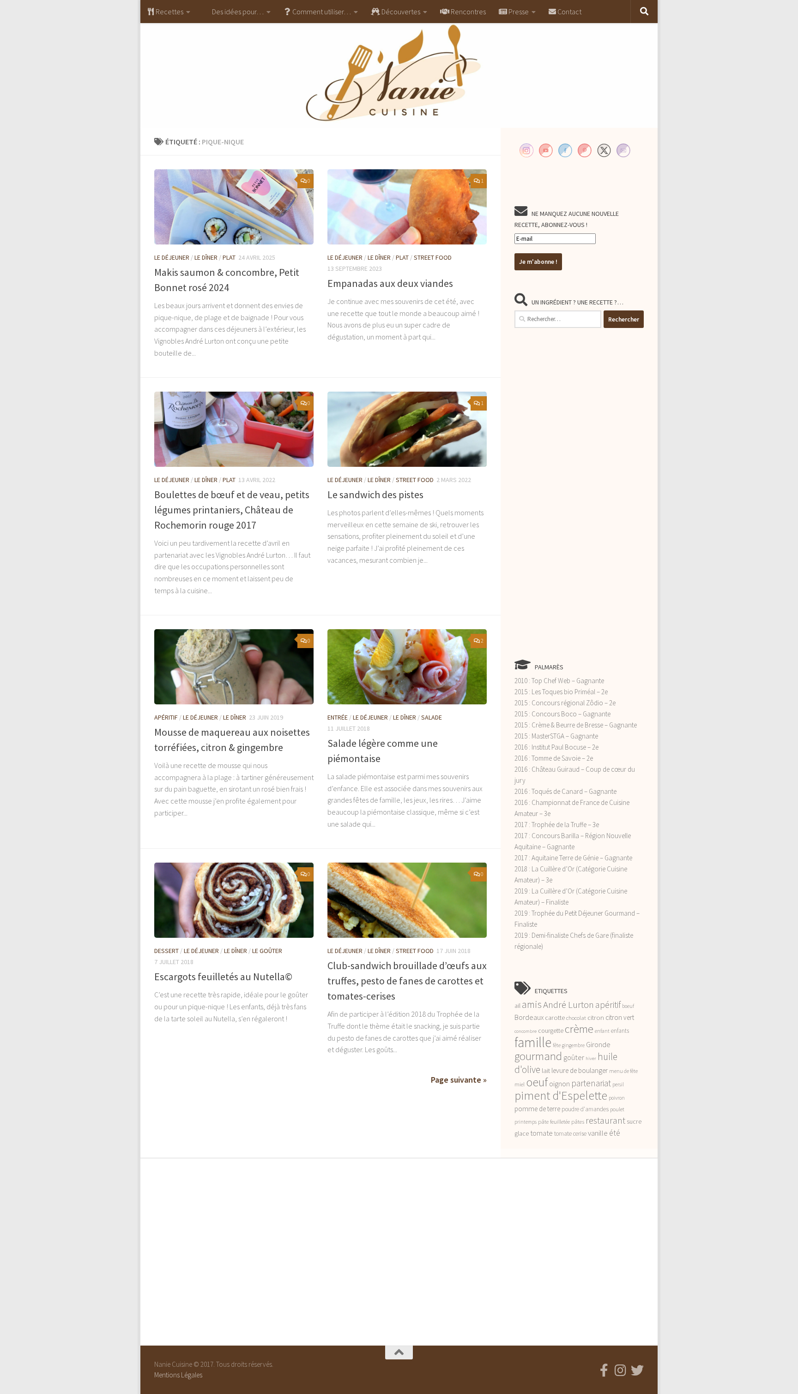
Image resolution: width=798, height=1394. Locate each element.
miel (519, 1084)
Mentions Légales (178, 1374)
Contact (568, 11)
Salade (431, 717)
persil (618, 1084)
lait (546, 1070)
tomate (541, 1133)
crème (579, 1029)
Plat (229, 257)
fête (557, 1045)
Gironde (598, 1044)
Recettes (168, 11)
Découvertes (400, 11)
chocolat (576, 1018)
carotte (555, 1017)
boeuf (628, 1006)
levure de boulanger (579, 1070)
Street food (433, 257)
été (614, 1133)
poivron (617, 1098)
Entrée (337, 717)
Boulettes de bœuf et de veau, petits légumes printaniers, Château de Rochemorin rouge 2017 (231, 509)
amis (532, 1004)
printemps (525, 1122)
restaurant (605, 1120)
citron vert (619, 1017)
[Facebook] (604, 1370)
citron (595, 1017)
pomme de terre (537, 1108)
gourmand (538, 1056)
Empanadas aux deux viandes (390, 283)
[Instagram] (620, 1370)
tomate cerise (570, 1134)
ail (517, 1005)
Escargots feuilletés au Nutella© (223, 976)
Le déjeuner (171, 257)
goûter (573, 1057)
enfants (620, 1031)
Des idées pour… (237, 11)
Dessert (166, 951)
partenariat (591, 1083)
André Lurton (568, 1004)
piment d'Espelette (560, 1095)
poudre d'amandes (585, 1109)
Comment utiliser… (321, 11)
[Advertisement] (579, 493)
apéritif (608, 1004)
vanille (598, 1133)
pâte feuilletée (554, 1122)
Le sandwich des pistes (375, 494)
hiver (591, 1058)
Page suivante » (459, 1079)
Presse (518, 11)
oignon (559, 1083)
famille (532, 1042)
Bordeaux (529, 1017)
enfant (602, 1031)
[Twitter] (637, 1370)
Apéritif (166, 717)
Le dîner (206, 257)
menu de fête (623, 1070)
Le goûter (267, 951)
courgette (550, 1030)
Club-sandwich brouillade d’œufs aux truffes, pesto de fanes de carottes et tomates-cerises (407, 980)
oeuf (537, 1082)
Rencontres (467, 11)
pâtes (577, 1122)
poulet (617, 1109)
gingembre (573, 1045)
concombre (525, 1031)
